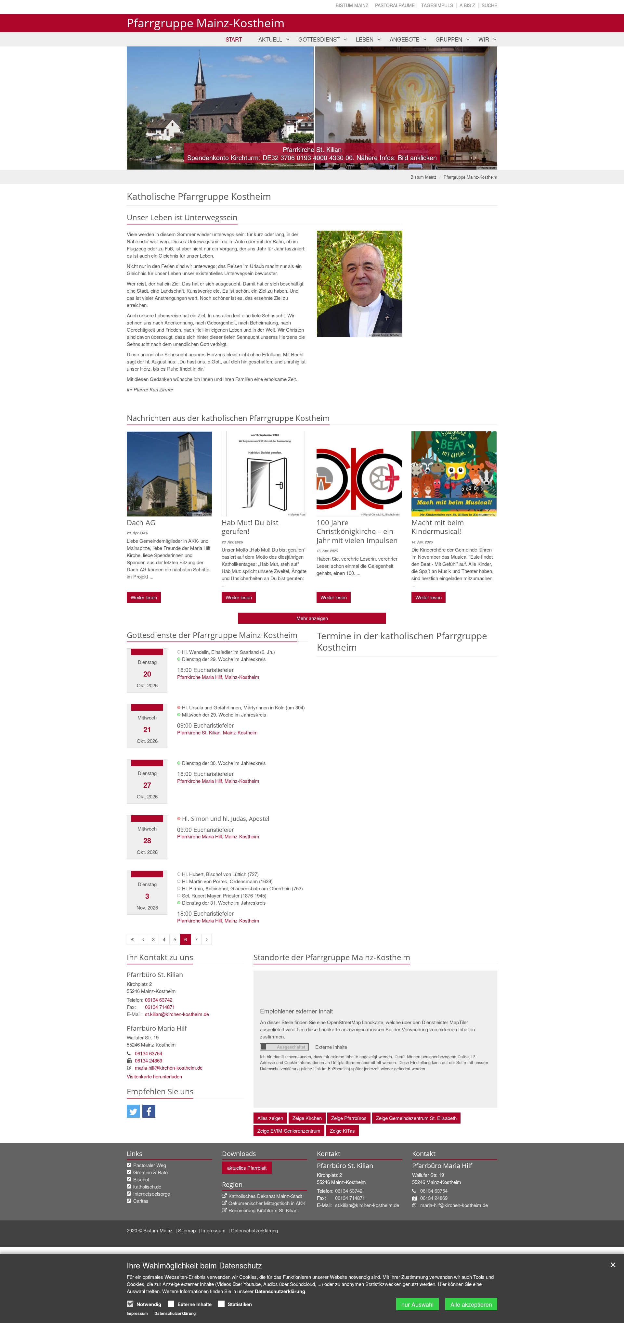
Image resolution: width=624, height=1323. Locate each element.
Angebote (404, 39)
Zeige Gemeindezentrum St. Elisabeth (416, 1117)
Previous (143, 108)
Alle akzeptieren (471, 1304)
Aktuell (270, 39)
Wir (483, 39)
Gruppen (449, 39)
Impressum (214, 1230)
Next (481, 108)
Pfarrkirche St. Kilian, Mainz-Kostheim (217, 732)
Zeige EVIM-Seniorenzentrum (288, 1130)
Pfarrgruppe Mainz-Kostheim (470, 177)
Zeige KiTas (342, 1130)
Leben (364, 39)
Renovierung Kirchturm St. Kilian (262, 1210)
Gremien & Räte (150, 1172)
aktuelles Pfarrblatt (246, 1167)
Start (234, 39)
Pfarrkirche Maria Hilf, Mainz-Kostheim (218, 676)
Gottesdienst (319, 39)
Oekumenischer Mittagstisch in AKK (267, 1203)
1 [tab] (302, 163)
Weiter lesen (144, 597)
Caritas (141, 1200)
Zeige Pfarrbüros (349, 1117)
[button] (133, 1111)
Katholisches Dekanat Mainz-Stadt (265, 1195)
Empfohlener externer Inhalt (296, 1010)
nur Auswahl (417, 1304)
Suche (489, 5)
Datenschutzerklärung (254, 1230)
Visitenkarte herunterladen (154, 1076)
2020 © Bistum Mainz (150, 1230)
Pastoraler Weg (149, 1165)
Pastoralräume (395, 5)
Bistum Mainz (352, 5)
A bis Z (467, 5)
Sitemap (187, 1230)
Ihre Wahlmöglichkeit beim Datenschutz (194, 1265)
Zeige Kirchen (307, 1117)
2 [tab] (312, 163)
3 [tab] (321, 163)
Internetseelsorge (151, 1193)
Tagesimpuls (437, 5)
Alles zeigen (270, 1117)
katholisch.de (147, 1186)
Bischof (141, 1179)
